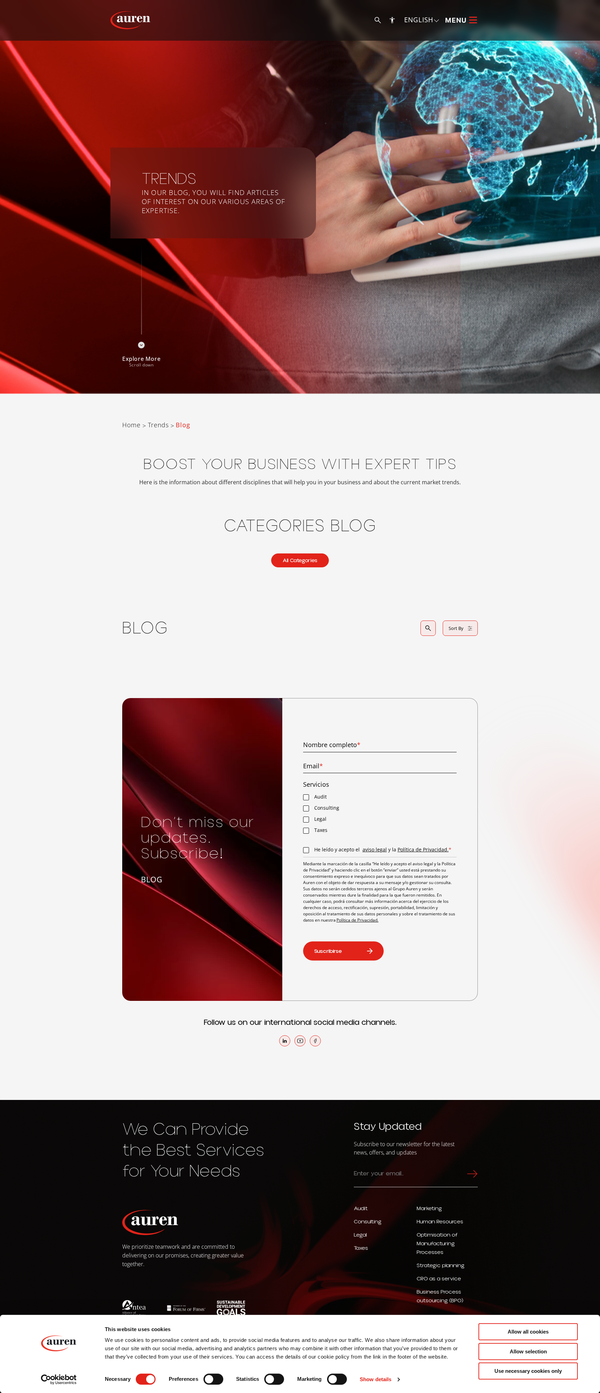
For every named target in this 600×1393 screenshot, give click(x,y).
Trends (158, 425)
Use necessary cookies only (528, 1371)
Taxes (361, 1248)
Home (131, 425)
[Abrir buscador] (428, 628)
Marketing (429, 1208)
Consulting (368, 1221)
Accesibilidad (392, 20)
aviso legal (374, 849)
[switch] (213, 1379)
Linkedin (284, 1040)
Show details (375, 1379)
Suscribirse (328, 951)
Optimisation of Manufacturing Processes (437, 1243)
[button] (422, 20)
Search (471, 1173)
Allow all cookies (528, 1332)
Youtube (300, 1040)
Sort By (456, 628)
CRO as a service (439, 1278)
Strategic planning (441, 1265)
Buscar (377, 20)
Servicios (316, 784)
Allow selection (528, 1351)
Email (313, 766)
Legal (360, 1235)
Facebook (315, 1040)
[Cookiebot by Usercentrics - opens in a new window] (58, 1379)
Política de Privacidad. (423, 849)
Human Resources (440, 1221)
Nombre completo (331, 745)
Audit (361, 1208)
